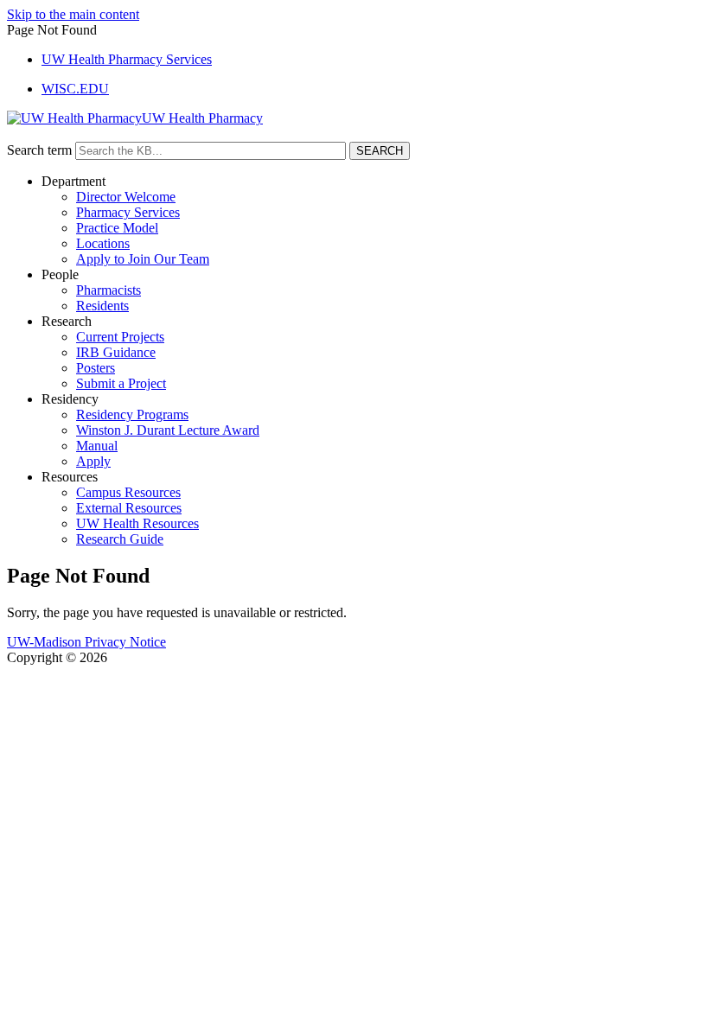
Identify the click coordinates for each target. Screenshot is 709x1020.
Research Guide (119, 539)
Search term (39, 150)
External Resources (129, 507)
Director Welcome (126, 196)
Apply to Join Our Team (142, 259)
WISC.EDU (75, 88)
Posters (95, 367)
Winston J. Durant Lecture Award (167, 430)
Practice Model (117, 227)
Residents (102, 305)
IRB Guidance (116, 352)
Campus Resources (128, 492)
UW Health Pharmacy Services (127, 59)
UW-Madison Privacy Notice (86, 641)
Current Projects (120, 336)
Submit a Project (121, 383)
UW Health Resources (137, 523)
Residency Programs (132, 414)
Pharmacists (108, 290)
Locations (103, 243)
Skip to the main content (73, 14)
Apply (93, 461)
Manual (97, 445)
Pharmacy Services (128, 212)
